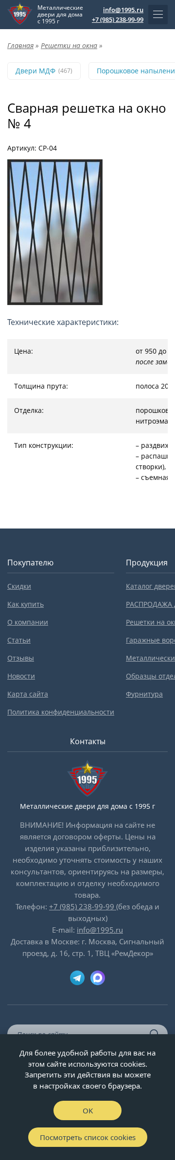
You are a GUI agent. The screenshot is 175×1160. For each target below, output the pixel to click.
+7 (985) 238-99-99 (117, 19)
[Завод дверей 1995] (20, 14)
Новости (21, 676)
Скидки (19, 586)
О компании (27, 622)
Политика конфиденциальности (60, 711)
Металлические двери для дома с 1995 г (60, 14)
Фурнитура (144, 694)
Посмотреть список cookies (88, 1137)
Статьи (19, 640)
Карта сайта (27, 694)
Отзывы (20, 658)
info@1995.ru (123, 9)
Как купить (25, 604)
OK (88, 1110)
